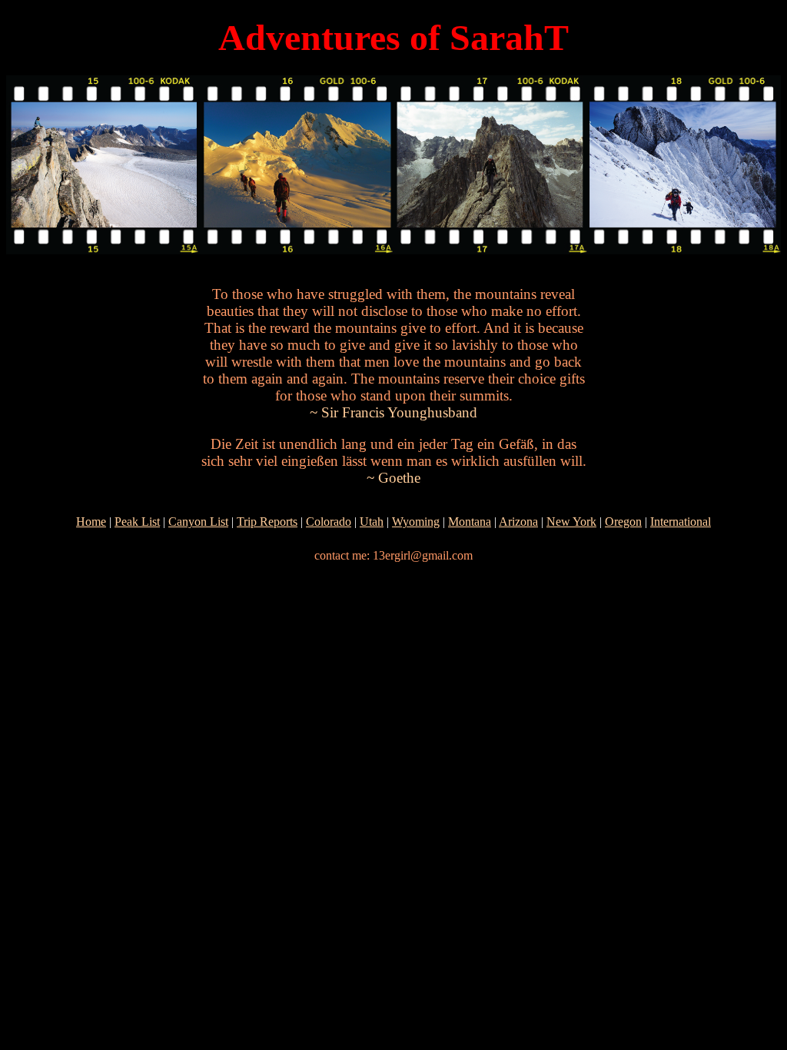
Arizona (518, 521)
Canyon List (198, 521)
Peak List (137, 521)
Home (91, 521)
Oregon (623, 521)
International (680, 521)
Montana (469, 521)
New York (571, 521)
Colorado (328, 521)
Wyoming (416, 521)
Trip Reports (267, 521)
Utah (372, 521)
